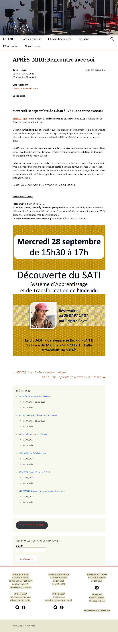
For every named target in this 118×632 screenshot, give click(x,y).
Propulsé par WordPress (24, 625)
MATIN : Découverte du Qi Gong (33, 434)
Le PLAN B (9, 39)
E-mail (19, 545)
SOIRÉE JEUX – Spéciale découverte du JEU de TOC (73, 377)
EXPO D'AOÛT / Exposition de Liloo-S (35, 396)
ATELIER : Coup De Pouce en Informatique (39, 372)
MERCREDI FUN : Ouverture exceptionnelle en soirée (42, 491)
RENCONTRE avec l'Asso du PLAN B (34, 472)
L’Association (10, 46)
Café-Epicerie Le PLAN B (25, 88)
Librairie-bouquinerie (60, 39)
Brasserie (83, 39)
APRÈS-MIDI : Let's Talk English (32, 453)
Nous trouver (32, 46)
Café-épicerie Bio (31, 39)
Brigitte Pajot (20, 118)
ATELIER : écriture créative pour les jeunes (38, 415)
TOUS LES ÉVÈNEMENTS (31, 525)
